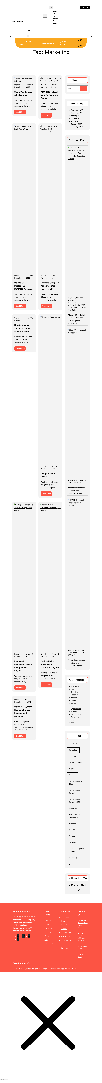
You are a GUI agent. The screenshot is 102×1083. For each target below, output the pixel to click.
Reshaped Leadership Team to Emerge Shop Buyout (23, 666)
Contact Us (49, 944)
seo (82, 836)
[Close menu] (51, 7)
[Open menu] (45, 16)
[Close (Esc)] (7, 1079)
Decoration (75, 695)
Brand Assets (66, 940)
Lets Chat (85, 7)
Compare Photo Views (48, 475)
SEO (72, 720)
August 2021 (76, 121)
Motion (73, 703)
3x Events (73, 744)
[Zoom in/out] (1, 1079)
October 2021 (76, 118)
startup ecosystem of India (76, 850)
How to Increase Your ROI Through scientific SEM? (22, 328)
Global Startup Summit (75, 791)
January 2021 (76, 124)
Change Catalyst (76, 762)
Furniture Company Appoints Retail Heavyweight (50, 286)
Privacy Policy (66, 933)
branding (72, 756)
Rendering (75, 717)
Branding (74, 692)
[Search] (83, 88)
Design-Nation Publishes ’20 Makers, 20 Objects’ (50, 664)
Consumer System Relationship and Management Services (23, 711)
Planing (74, 711)
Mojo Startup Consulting (74, 816)
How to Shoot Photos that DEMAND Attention (23, 286)
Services (72, 842)
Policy (47, 924)
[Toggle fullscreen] (3, 1079)
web (71, 864)
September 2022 (78, 113)
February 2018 (77, 127)
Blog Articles (66, 936)
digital (71, 769)
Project (72, 836)
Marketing (75, 700)
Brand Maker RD (17, 21)
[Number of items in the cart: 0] (28, 36)
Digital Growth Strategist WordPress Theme (31, 969)
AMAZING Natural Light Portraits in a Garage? (49, 95)
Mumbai (72, 824)
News (73, 706)
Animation (75, 686)
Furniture (74, 698)
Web (72, 723)
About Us (48, 920)
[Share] (5, 1079)
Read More (21, 112)
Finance (72, 775)
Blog (72, 689)
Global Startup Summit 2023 (75, 800)
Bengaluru (73, 750)
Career (47, 936)
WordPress (71, 969)
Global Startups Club (75, 782)
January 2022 (76, 116)
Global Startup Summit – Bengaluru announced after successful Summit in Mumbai (77, 304)
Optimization (76, 709)
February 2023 (77, 110)
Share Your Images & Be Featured (23, 93)
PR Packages (76, 714)
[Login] (51, 30)
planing (72, 830)
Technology (73, 858)
